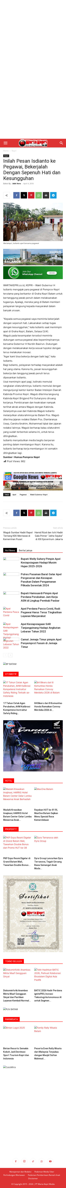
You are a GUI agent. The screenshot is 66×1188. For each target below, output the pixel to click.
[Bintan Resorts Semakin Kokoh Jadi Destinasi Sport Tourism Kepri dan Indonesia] (17, 1036)
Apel (14, 494)
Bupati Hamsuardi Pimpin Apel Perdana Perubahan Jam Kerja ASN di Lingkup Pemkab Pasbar (40, 597)
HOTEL (8, 780)
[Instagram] (24, 1161)
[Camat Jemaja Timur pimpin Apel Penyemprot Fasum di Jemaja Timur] (11, 643)
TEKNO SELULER (13, 961)
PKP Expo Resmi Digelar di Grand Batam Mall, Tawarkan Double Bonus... (16, 861)
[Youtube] (50, 1161)
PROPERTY (11, 829)
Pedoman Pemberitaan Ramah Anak (44, 1175)
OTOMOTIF (11, 674)
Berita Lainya (25, 550)
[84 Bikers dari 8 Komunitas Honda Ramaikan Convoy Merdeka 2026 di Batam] (48, 690)
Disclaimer (33, 1178)
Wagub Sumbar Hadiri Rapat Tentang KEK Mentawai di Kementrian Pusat (18, 536)
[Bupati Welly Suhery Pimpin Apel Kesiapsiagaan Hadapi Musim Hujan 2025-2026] (11, 562)
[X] (24, 195)
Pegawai (23, 494)
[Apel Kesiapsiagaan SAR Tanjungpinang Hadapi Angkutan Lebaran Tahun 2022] (11, 635)
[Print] (46, 195)
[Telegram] (53, 195)
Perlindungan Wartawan (14, 1175)
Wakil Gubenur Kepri (39, 494)
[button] (5, 143)
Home (6, 150)
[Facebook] (16, 195)
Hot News (10, 550)
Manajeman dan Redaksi (20, 1171)
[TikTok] (33, 1161)
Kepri (14, 150)
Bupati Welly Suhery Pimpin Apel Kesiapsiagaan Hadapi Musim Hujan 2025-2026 (40, 562)
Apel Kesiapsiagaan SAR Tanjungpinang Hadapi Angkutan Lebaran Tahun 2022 (40, 627)
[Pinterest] (31, 195)
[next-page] (10, 655)
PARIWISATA (11, 1019)
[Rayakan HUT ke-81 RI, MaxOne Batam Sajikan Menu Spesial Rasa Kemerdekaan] (48, 797)
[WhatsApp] (38, 195)
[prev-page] (5, 655)
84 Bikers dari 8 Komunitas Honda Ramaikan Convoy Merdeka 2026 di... (48, 706)
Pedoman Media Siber (44, 1171)
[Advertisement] (33, 35)
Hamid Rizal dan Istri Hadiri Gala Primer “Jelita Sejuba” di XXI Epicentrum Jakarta (49, 536)
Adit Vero (16, 183)
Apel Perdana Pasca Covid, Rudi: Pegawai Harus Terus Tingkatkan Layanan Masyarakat (41, 612)
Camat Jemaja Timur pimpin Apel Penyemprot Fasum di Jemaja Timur (41, 643)
